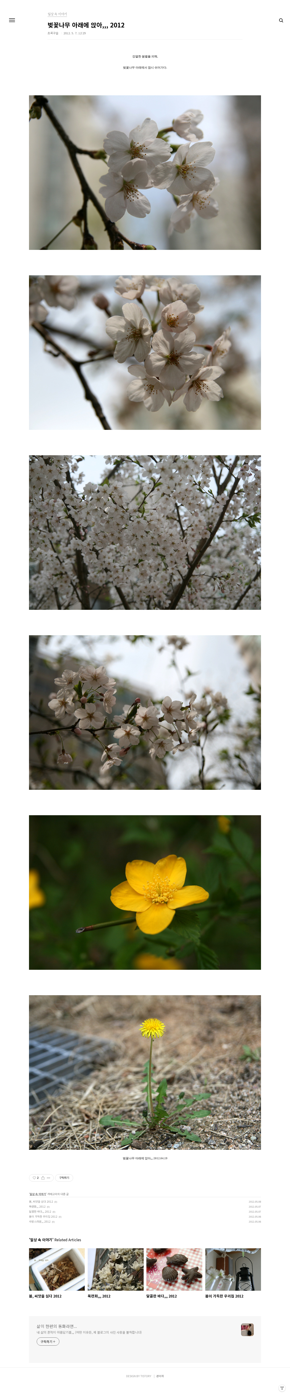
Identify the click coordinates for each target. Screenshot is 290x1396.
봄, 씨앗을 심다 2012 (41, 1201)
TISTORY (145, 1376)
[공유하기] (43, 1177)
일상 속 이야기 (38, 1194)
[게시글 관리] (48, 1177)
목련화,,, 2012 (37, 1206)
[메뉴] (12, 20)
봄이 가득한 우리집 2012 (43, 1216)
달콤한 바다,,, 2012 (40, 1211)
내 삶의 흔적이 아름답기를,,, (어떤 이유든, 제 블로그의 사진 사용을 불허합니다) (89, 1332)
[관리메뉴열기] (282, 1388)
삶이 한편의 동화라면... (57, 1326)
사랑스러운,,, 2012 (40, 1221)
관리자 (160, 1376)
